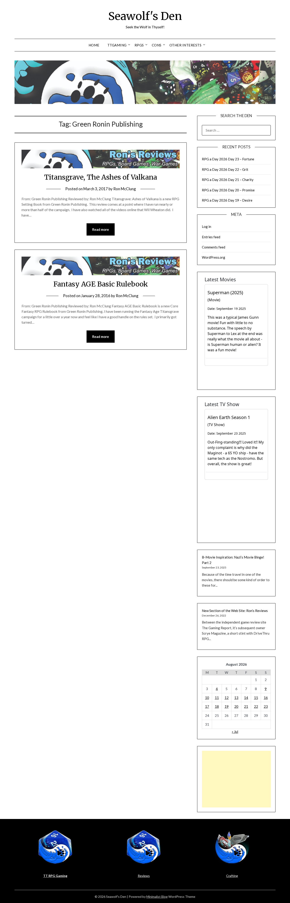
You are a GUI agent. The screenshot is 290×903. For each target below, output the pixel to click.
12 (227, 698)
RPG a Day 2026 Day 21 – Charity (228, 180)
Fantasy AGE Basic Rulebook (100, 284)
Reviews (144, 876)
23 (266, 706)
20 (236, 706)
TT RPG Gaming (55, 876)
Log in (206, 226)
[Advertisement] (236, 779)
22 (256, 706)
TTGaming (117, 45)
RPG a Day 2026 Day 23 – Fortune (228, 159)
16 (266, 698)
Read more (100, 229)
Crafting (232, 876)
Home (94, 45)
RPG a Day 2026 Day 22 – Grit (225, 169)
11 (217, 698)
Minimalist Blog (157, 896)
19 (227, 706)
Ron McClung (124, 188)
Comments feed (213, 247)
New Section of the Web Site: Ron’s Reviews (235, 611)
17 (207, 706)
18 (217, 706)
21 (246, 706)
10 (207, 698)
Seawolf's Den (145, 16)
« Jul (235, 732)
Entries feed (211, 237)
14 (246, 698)
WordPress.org (213, 257)
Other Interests (185, 45)
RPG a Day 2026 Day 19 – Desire (227, 200)
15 (256, 698)
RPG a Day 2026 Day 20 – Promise (228, 190)
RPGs (139, 45)
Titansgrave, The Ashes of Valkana (100, 177)
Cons (157, 45)
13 (236, 698)
